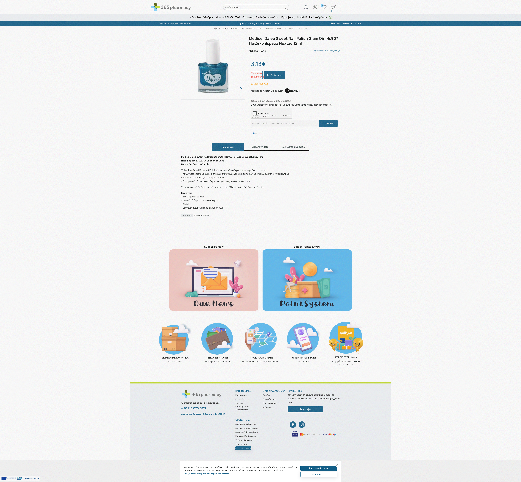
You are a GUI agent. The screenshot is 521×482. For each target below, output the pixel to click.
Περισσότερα (318, 474)
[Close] (337, 465)
